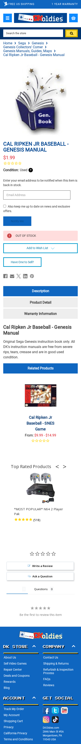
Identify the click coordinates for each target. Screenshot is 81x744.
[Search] (71, 33)
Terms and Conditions (18, 739)
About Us (10, 657)
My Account (12, 715)
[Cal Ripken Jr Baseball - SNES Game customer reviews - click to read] (40, 443)
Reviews (48, 685)
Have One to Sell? (22, 262)
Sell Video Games (15, 663)
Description (40, 291)
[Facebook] (5, 276)
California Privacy (15, 733)
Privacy (9, 727)
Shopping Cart (13, 721)
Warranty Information (40, 314)
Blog (7, 687)
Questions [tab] (41, 589)
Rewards (10, 681)
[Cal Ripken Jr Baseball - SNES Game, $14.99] (40, 395)
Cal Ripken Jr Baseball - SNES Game (41, 423)
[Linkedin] (25, 276)
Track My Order (14, 709)
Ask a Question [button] (42, 576)
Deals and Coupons (17, 675)
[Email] (12, 276)
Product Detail (40, 302)
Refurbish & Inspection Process (58, 671)
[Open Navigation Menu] (7, 18)
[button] (58, 466)
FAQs (46, 679)
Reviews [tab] (14, 589)
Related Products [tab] (41, 368)
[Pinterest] (32, 276)
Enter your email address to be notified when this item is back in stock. (40, 183)
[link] (40, 163)
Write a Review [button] (42, 566)
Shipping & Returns (56, 663)
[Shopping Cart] (73, 18)
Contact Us (50, 657)
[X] (18, 276)
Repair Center (13, 669)
